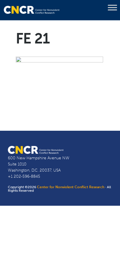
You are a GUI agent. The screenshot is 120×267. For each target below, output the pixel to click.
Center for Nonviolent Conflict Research (70, 187)
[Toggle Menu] (112, 7)
